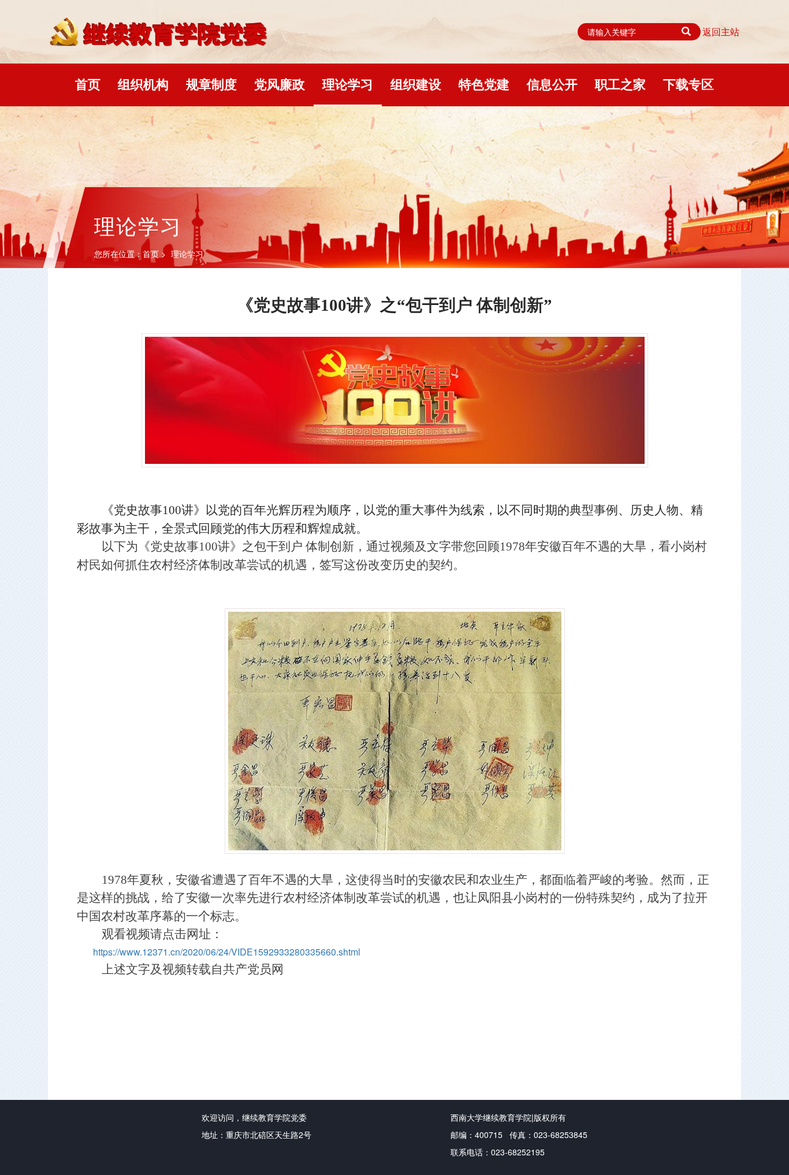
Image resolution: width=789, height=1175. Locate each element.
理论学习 (347, 84)
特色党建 (484, 84)
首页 (88, 84)
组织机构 (143, 84)
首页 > (155, 253)
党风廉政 (279, 84)
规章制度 (211, 84)
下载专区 (688, 84)
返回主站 (720, 31)
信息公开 (552, 84)
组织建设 (415, 84)
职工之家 (620, 84)
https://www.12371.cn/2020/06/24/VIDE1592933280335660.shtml (226, 951)
